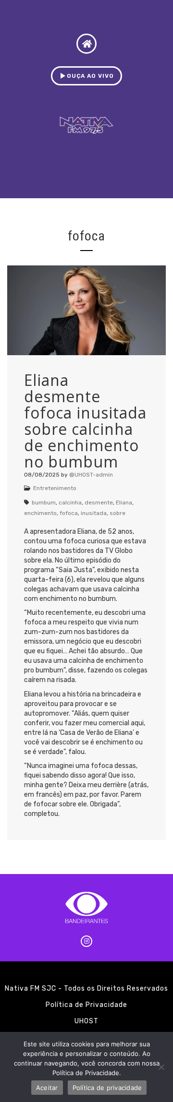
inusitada (94, 513)
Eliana (124, 502)
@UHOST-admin (91, 474)
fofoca (69, 513)
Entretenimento (54, 488)
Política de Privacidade (86, 1005)
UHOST (86, 1021)
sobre (117, 513)
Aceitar (47, 1087)
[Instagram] (86, 941)
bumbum (44, 502)
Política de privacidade (107, 1087)
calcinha (70, 502)
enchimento (40, 513)
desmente (99, 502)
